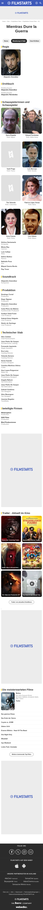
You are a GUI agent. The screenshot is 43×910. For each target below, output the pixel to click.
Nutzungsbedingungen (31, 892)
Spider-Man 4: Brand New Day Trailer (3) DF (11, 567)
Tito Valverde (11, 202)
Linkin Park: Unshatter (9, 747)
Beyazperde (8, 881)
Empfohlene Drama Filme (30, 21)
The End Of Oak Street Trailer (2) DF (32, 595)
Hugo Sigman (6, 299)
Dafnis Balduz (6, 257)
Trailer (18, 701)
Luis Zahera (32, 236)
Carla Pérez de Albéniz (9, 309)
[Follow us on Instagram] (25, 852)
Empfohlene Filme (16, 21)
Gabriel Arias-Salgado (9, 318)
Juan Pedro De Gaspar (10, 341)
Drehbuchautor (6, 88)
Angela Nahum (7, 380)
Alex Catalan (6, 337)
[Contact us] (31, 852)
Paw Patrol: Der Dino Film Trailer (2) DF (32, 567)
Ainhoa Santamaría (8, 242)
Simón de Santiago (8, 323)
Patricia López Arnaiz (32, 202)
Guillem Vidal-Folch (9, 314)
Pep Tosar (5, 269)
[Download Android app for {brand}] (25, 866)
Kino (8, 21)
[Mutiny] (8, 701)
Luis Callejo (5, 252)
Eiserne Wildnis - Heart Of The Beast (14, 730)
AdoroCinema (28, 881)
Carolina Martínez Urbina (10, 365)
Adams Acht (5, 726)
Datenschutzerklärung (16, 894)
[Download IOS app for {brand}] (18, 866)
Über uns (6, 892)
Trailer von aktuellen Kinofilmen (21, 602)
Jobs (12, 892)
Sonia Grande (6, 361)
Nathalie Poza (6, 261)
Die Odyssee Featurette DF (11, 595)
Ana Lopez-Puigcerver (9, 370)
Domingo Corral (7, 294)
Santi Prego (11, 169)
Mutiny (18, 693)
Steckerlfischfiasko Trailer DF (32, 540)
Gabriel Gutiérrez (7, 389)
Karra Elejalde (11, 135)
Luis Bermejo (32, 169)
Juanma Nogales (7, 399)
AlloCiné (8, 878)
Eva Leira (4, 351)
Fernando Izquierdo (9, 346)
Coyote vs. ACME (7, 722)
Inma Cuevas (10, 236)
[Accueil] (20, 3)
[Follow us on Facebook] (12, 852)
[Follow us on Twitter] (18, 852)
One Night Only (6, 734)
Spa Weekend (6, 743)
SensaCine (29, 878)
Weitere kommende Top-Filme (21, 754)
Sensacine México (19, 884)
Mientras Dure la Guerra (21, 28)
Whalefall (4, 739)
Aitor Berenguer (7, 394)
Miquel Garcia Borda (9, 266)
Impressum (18, 892)
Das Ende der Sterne (8, 718)
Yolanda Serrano (7, 356)
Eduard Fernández (32, 135)
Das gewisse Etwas (8, 714)
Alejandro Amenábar (11, 77)
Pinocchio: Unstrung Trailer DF (11, 540)
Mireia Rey (5, 247)
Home (4, 21)
